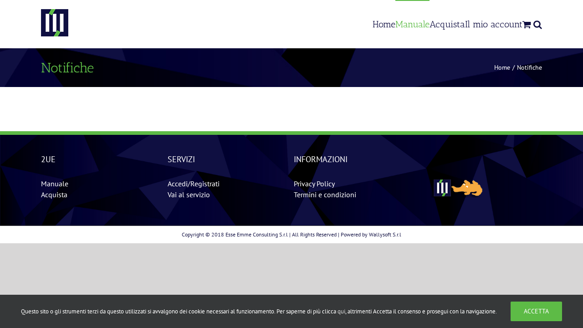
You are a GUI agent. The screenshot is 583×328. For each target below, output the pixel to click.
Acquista (54, 194)
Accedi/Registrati (194, 183)
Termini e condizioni (325, 194)
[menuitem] (384, 24)
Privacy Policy (314, 183)
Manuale (54, 183)
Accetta (536, 311)
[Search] (537, 24)
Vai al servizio (189, 194)
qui (341, 311)
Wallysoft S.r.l (385, 234)
